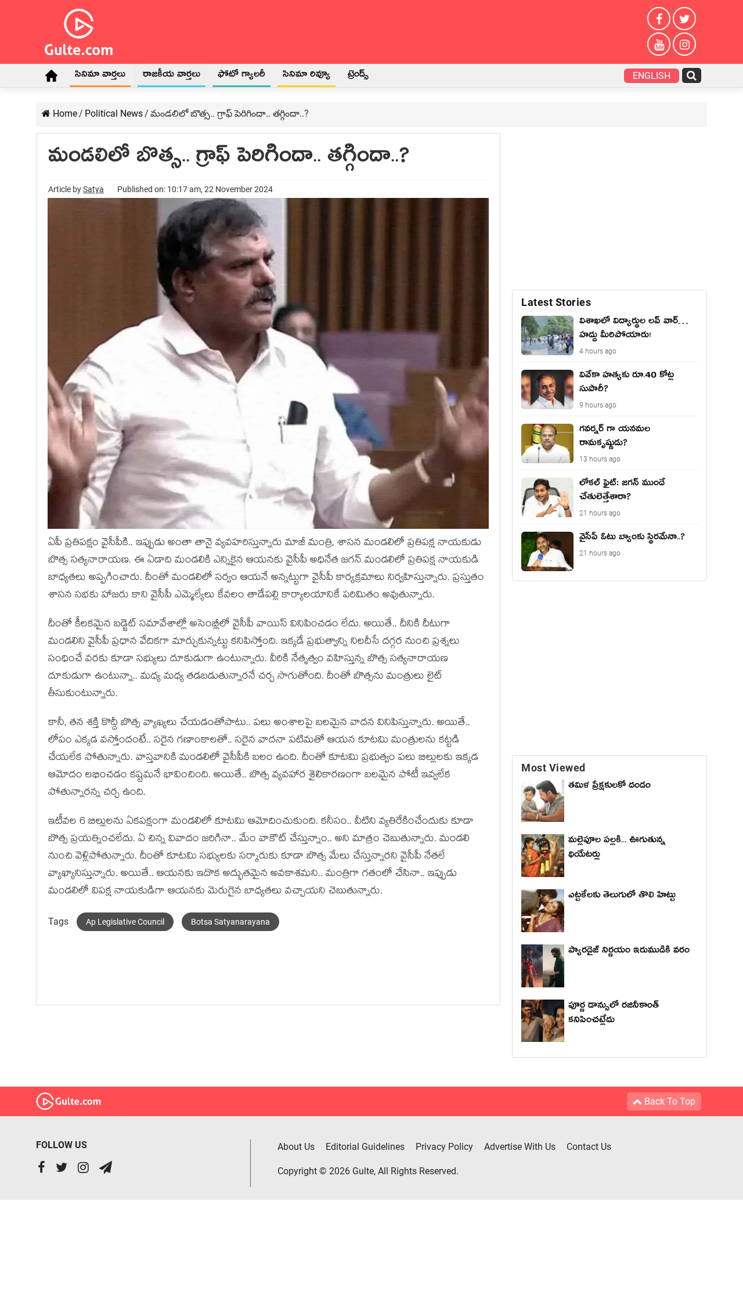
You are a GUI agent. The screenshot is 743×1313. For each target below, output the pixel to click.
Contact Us (589, 1146)
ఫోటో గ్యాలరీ (241, 76)
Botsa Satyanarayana (230, 921)
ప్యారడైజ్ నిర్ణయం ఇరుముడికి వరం (629, 952)
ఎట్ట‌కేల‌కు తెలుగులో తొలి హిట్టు (622, 897)
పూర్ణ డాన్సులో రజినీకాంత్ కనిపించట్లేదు (613, 1014)
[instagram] (684, 44)
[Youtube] (658, 44)
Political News (114, 113)
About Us (296, 1146)
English (651, 75)
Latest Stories (556, 302)
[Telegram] (106, 1168)
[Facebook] (658, 18)
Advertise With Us (520, 1146)
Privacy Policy (444, 1146)
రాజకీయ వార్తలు (171, 76)
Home (51, 75)
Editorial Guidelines (365, 1146)
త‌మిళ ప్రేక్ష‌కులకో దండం (609, 787)
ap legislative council (125, 921)
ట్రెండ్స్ (358, 76)
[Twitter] (684, 18)
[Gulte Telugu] (79, 30)
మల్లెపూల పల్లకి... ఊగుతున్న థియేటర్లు (616, 849)
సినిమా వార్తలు (100, 76)
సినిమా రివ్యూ (306, 76)
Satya (93, 189)
